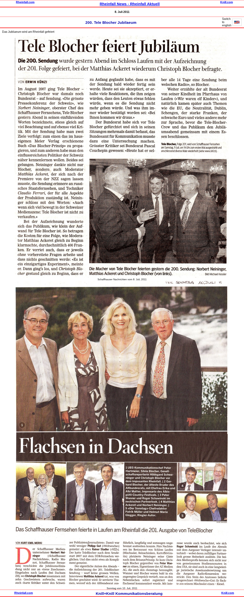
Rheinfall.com (25, 2)
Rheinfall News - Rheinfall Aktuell (130, 4)
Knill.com (226, 2)
